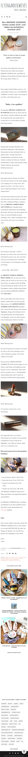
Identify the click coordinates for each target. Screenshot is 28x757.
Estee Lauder (4, 558)
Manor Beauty (18, 735)
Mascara (3, 738)
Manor (20, 721)
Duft (17, 557)
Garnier (12, 741)
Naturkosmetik (14, 715)
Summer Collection (14, 560)
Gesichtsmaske (12, 726)
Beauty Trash (5, 709)
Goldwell (10, 735)
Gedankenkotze (5, 712)
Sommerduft (4, 560)
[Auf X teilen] (10, 553)
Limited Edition (13, 558)
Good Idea (4, 744)
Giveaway (19, 738)
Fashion (3, 726)
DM (19, 724)
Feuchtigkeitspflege (7, 732)
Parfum (3, 559)
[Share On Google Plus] (16, 553)
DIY (22, 741)
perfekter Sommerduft (13, 559)
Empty (21, 703)
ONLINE (3, 510)
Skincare (3, 703)
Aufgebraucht (5, 706)
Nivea (15, 721)
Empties (10, 703)
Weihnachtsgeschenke (18, 729)
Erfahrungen (23, 557)
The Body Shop (16, 712)
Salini (23, 755)
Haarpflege (4, 724)
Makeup (21, 558)
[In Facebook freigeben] (7, 553)
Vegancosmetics (5, 729)
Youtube (11, 744)
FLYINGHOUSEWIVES (12, 755)
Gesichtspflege (14, 718)
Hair (11, 721)
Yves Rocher (4, 721)
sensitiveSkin (11, 738)
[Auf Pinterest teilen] (13, 553)
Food (18, 741)
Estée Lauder (5, 741)
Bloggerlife (4, 715)
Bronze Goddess (10, 557)
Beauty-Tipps (13, 724)
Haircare (13, 709)
